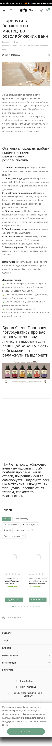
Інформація (9, 663)
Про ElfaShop (10, 655)
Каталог (7, 633)
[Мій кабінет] (41, 10)
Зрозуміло (26, 732)
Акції (5, 641)
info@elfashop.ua (28, 687)
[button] (13, 607)
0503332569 (26, 681)
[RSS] (49, 55)
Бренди (6, 648)
